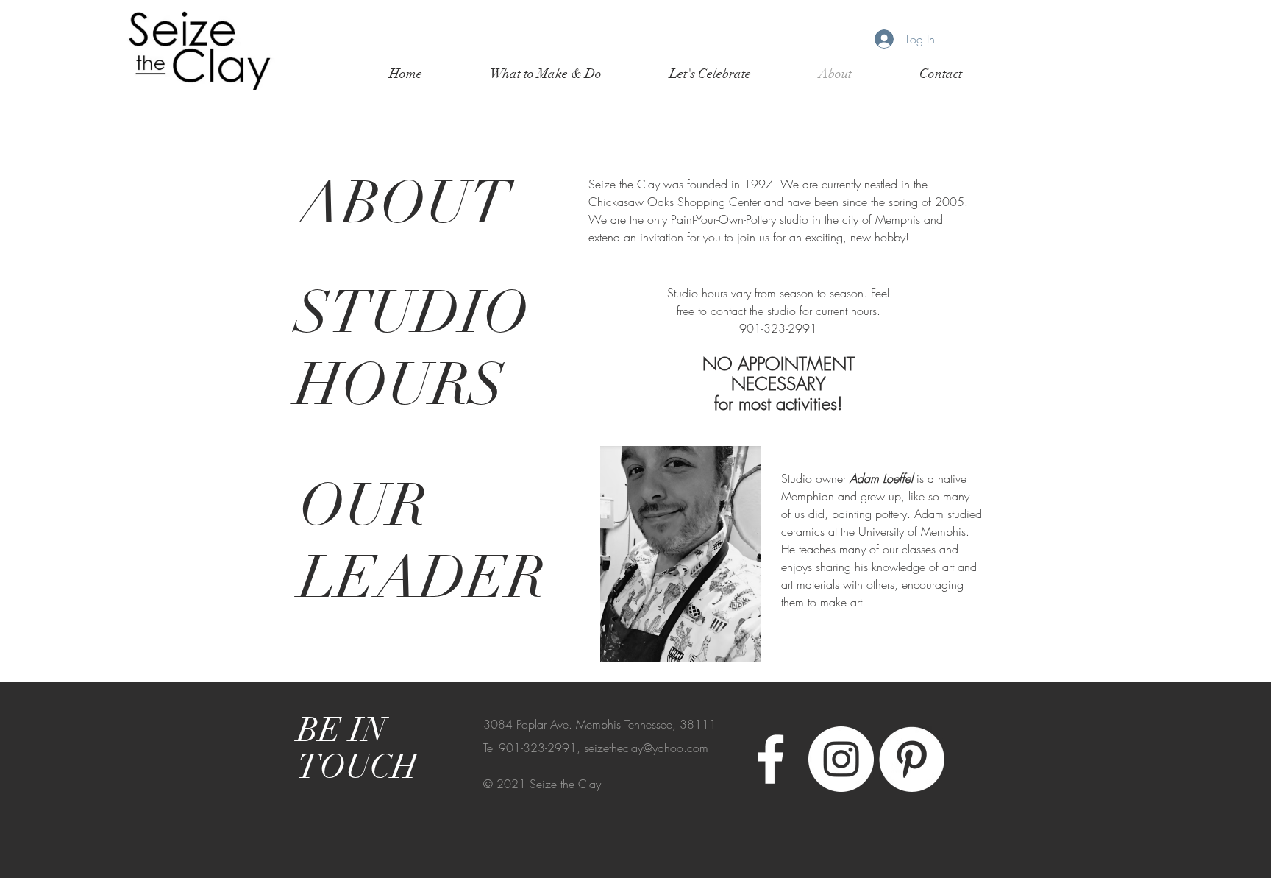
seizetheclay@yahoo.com (646, 748)
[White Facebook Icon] (770, 759)
